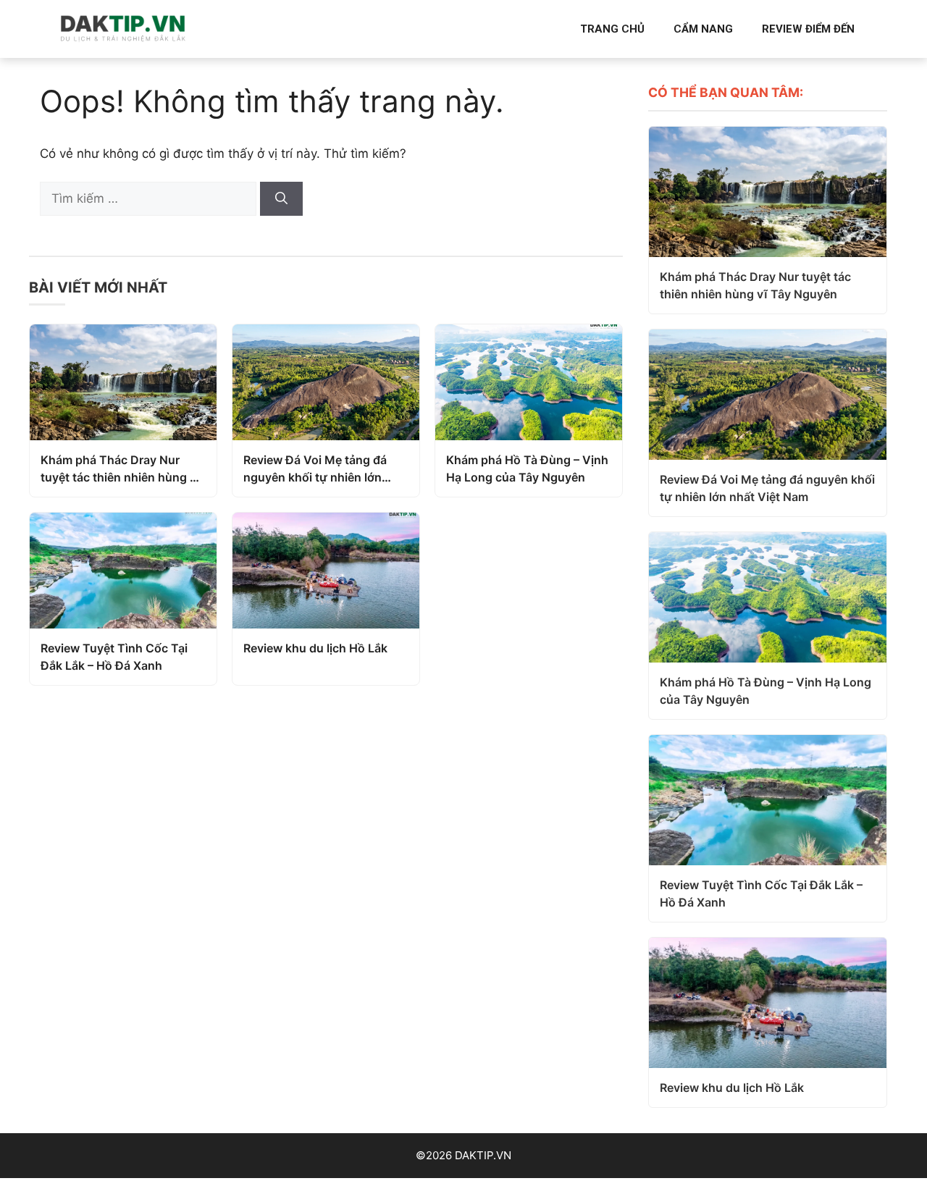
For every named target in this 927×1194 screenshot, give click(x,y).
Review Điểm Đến (808, 28)
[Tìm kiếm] (281, 199)
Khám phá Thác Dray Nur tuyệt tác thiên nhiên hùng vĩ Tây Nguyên (121, 469)
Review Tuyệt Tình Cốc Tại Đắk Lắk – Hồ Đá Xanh (114, 657)
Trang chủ (612, 28)
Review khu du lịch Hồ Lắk (315, 648)
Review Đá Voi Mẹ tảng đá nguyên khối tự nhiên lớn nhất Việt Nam (315, 469)
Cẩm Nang (703, 28)
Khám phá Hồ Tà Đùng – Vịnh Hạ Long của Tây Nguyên (527, 468)
